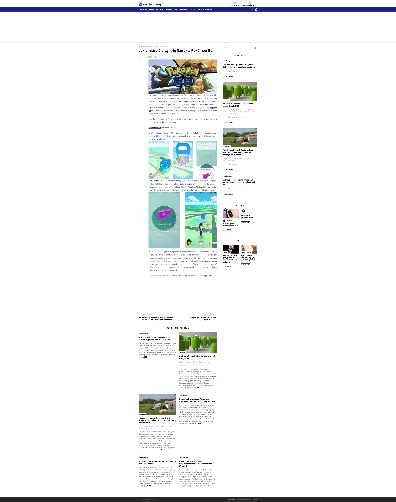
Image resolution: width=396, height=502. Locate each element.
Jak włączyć (153, 181)
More (145, 357)
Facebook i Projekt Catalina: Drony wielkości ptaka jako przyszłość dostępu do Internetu (157, 420)
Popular (225, 209)
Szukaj (255, 48)
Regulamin (231, 499)
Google (159, 9)
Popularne (235, 5)
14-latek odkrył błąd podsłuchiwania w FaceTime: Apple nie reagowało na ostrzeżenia (230, 259)
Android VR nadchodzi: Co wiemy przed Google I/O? (238, 104)
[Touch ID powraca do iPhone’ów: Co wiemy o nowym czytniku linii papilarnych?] (249, 249)
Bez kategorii (143, 333)
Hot (243, 210)
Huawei (169, 9)
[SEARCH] (251, 9)
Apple (151, 9)
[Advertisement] (198, 27)
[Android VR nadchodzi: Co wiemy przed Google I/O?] (198, 342)
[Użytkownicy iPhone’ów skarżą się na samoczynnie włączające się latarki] (231, 213)
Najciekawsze (249, 5)
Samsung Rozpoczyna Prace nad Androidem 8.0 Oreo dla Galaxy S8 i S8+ (197, 400)
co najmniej (199, 136)
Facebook (142, 414)
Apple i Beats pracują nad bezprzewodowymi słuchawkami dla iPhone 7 (195, 463)
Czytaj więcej (229, 76)
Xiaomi (192, 9)
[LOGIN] (255, 9)
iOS (175, 9)
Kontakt (255, 499)
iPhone (249, 252)
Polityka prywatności (243, 499)
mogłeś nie (203, 104)
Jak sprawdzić (154, 128)
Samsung (183, 9)
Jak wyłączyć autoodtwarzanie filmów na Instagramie (248, 217)
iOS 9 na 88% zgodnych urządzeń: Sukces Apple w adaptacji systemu (154, 338)
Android (143, 9)
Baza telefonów (205, 9)
